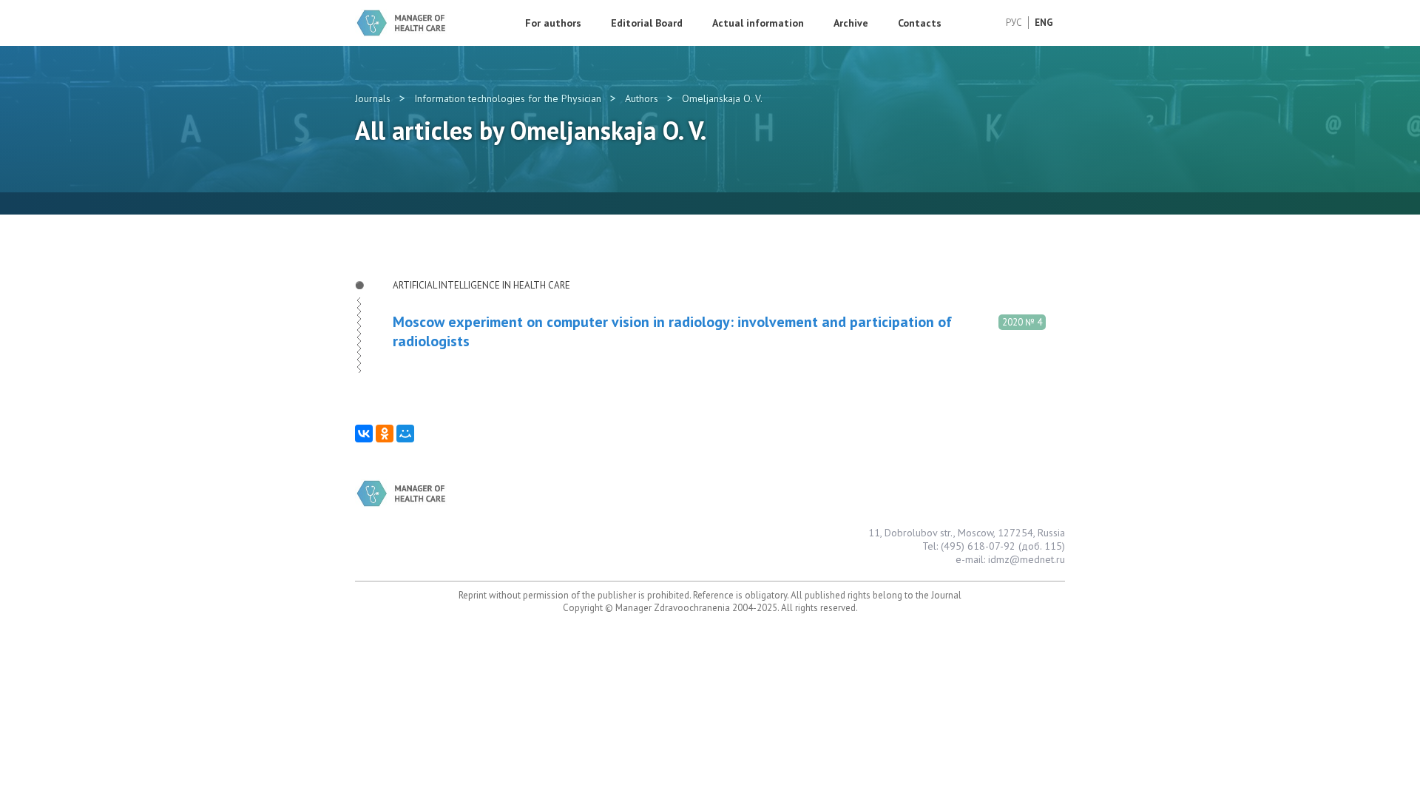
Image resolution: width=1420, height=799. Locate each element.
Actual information (758, 23)
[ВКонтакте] (364, 433)
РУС (1014, 22)
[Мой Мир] (405, 433)
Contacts (919, 23)
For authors (553, 23)
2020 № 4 (1022, 322)
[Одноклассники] (384, 433)
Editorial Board (647, 23)
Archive (851, 23)
